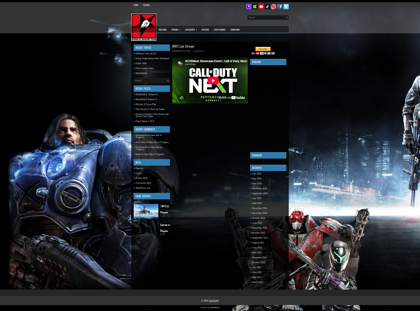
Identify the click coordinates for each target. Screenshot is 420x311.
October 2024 (258, 218)
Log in (138, 173)
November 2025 (259, 188)
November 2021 (259, 257)
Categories (191, 29)
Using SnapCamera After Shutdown (152, 58)
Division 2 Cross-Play (146, 104)
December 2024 (259, 208)
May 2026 (257, 178)
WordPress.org (143, 188)
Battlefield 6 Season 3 (146, 99)
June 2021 (257, 272)
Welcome (163, 29)
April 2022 (257, 252)
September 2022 (260, 238)
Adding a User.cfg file (146, 53)
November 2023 (259, 228)
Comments (143, 183)
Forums (146, 5)
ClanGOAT (214, 300)
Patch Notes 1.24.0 (145, 121)
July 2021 (256, 267)
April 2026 (257, 183)
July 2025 (256, 198)
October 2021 (258, 262)
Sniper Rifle (141, 63)
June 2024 (257, 223)
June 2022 (257, 247)
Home (136, 5)
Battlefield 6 (141, 73)
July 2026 (256, 173)
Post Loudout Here (144, 68)
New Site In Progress (159, 142)
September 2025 (260, 193)
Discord (205, 29)
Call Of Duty (199, 51)
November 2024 (259, 213)
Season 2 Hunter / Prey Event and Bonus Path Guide (152, 115)
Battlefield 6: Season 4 (146, 94)
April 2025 (257, 203)
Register (140, 168)
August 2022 (258, 242)
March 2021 (257, 282)
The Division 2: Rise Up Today (150, 109)
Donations (235, 29)
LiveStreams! (220, 29)
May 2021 (257, 277)
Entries (141, 178)
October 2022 (258, 233)
